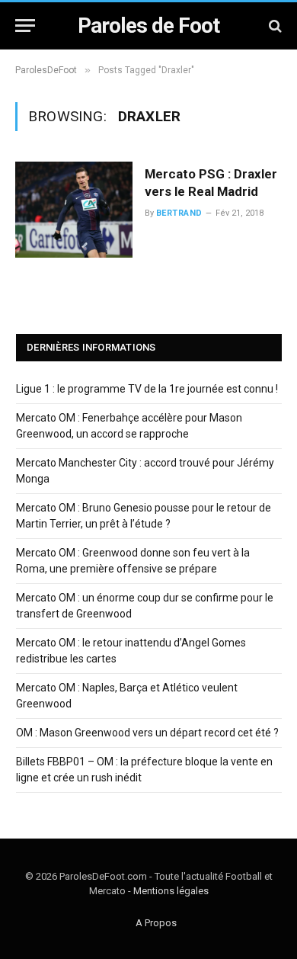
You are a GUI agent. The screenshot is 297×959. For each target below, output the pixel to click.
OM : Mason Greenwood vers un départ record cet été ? (147, 732)
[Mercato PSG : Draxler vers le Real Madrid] (74, 210)
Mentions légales (171, 890)
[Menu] (25, 25)
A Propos (156, 923)
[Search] (274, 25)
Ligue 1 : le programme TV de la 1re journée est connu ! (147, 389)
